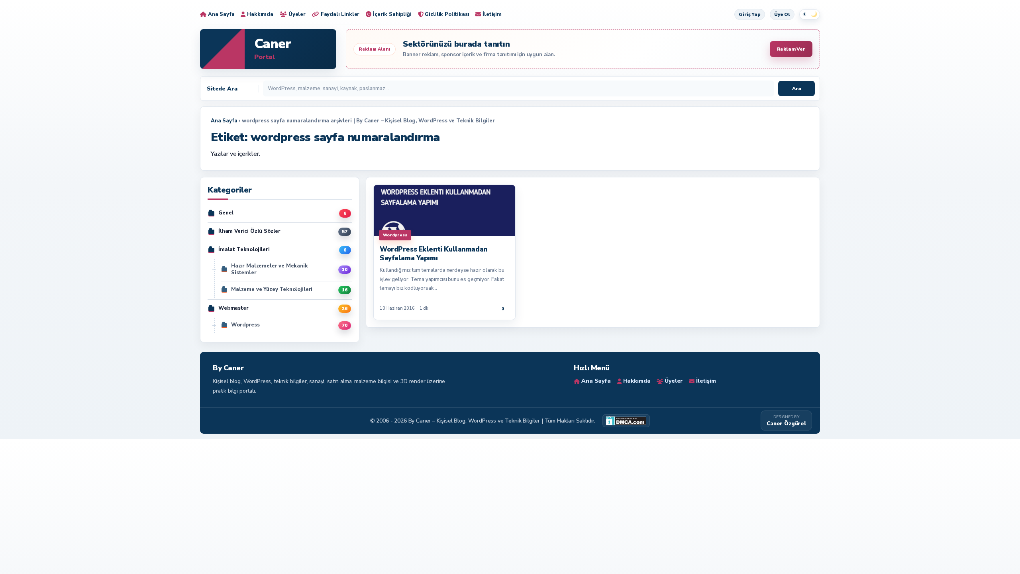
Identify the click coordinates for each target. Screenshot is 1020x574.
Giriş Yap (750, 14)
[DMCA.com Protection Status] (626, 420)
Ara (796, 88)
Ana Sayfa (224, 120)
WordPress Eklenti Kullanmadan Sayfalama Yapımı (434, 254)
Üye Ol (782, 14)
